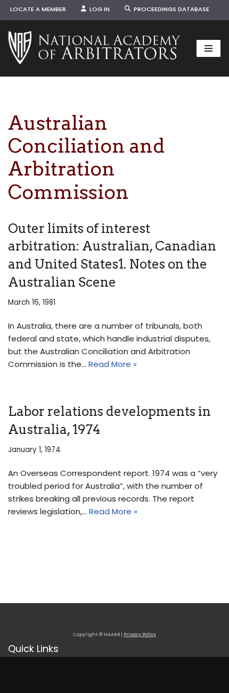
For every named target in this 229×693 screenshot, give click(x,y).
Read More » (112, 364)
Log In (98, 9)
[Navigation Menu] (208, 48)
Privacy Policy (140, 634)
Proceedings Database (169, 9)
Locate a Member (38, 9)
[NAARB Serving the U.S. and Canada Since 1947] (94, 48)
